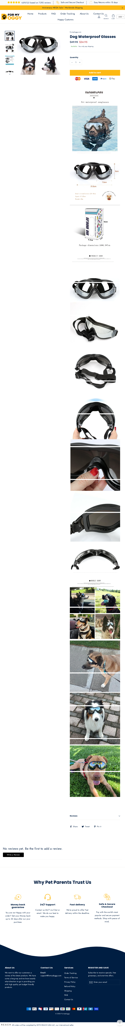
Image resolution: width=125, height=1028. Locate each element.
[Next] (10, 73)
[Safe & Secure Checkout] (107, 896)
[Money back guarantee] (18, 897)
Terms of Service (71, 977)
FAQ (53, 13)
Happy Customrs (65, 19)
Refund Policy (69, 986)
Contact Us (98, 13)
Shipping (68, 990)
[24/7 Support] (47, 897)
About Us (84, 13)
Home (30, 13)
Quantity (74, 57)
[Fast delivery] (77, 897)
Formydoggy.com (75, 32)
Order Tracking (67, 13)
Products (42, 13)
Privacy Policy (70, 982)
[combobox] (120, 17)
